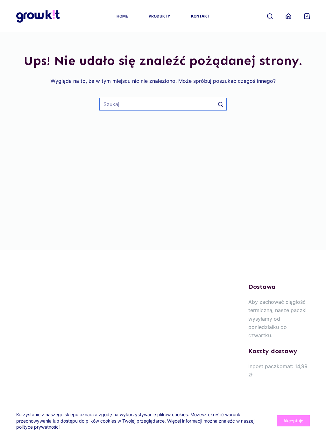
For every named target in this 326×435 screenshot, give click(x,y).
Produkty (159, 16)
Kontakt (200, 16)
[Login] (288, 16)
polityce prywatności (38, 427)
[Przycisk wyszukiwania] (220, 104)
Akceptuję (293, 420)
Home (122, 16)
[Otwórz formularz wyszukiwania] (270, 16)
